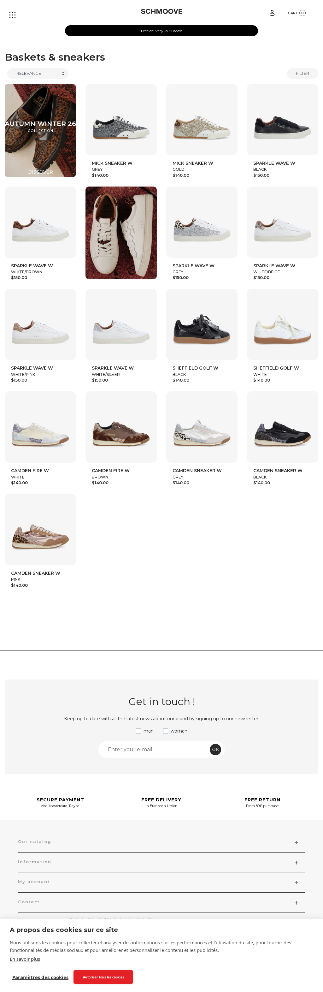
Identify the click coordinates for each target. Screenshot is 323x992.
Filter (302, 73)
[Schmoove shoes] (161, 11)
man (149, 731)
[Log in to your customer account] (272, 12)
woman (179, 731)
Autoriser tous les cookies (103, 977)
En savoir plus (25, 959)
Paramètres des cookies (40, 977)
